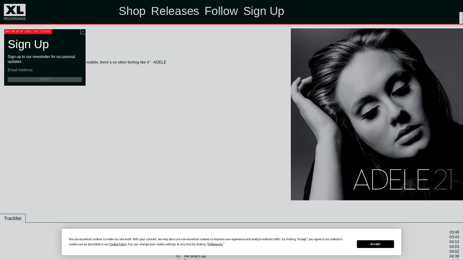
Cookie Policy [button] (117, 244)
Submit (45, 79)
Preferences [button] (215, 244)
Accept (375, 244)
